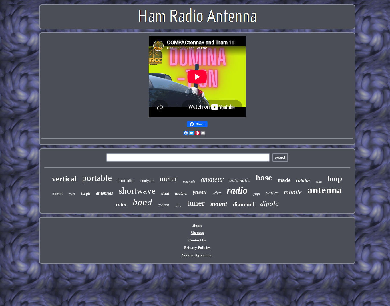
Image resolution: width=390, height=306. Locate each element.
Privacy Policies (197, 247)
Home (197, 225)
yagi (256, 193)
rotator (303, 180)
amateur (212, 179)
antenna (324, 190)
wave (71, 194)
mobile (293, 192)
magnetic (189, 181)
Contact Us (197, 240)
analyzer (147, 180)
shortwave (137, 191)
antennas (104, 193)
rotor (121, 204)
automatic (239, 180)
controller (126, 180)
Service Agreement (197, 255)
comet (57, 194)
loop (334, 178)
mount (218, 203)
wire (216, 193)
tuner (196, 202)
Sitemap (197, 233)
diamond (243, 204)
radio (237, 190)
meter (168, 178)
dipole (269, 203)
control (163, 205)
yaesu (200, 192)
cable (178, 206)
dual (165, 193)
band (142, 202)
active (272, 193)
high (85, 194)
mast (319, 181)
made (284, 180)
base (264, 177)
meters (181, 193)
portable (97, 178)
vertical (64, 179)
